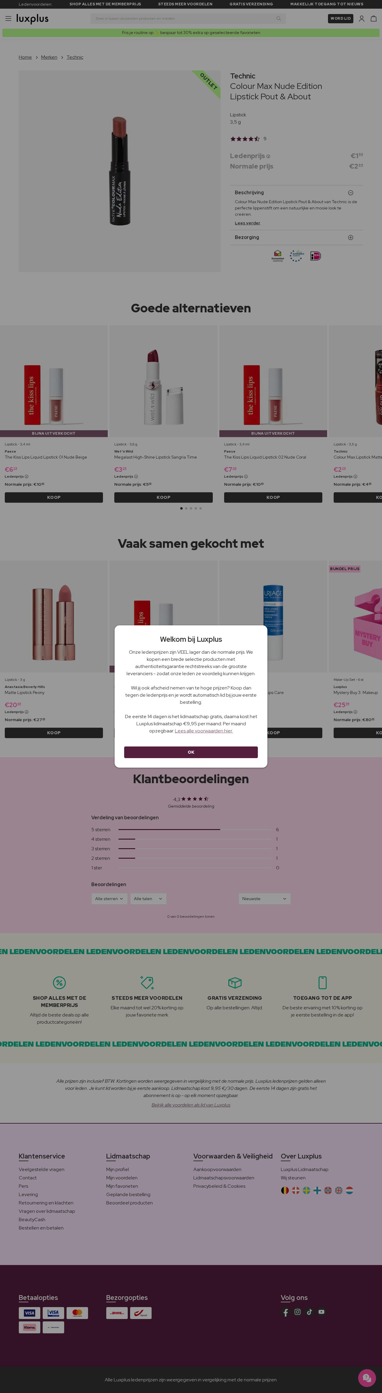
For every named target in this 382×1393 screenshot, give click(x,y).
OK (191, 752)
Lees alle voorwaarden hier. (204, 731)
